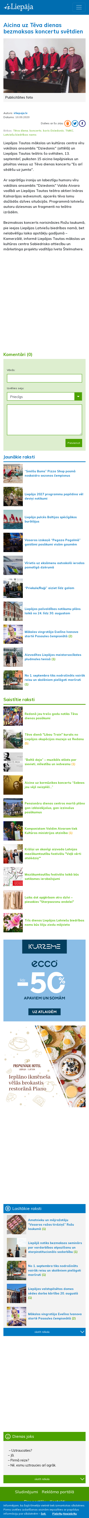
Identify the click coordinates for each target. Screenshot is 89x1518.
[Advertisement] (44, 300)
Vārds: (11, 370)
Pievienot (74, 443)
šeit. (43, 1513)
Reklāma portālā (58, 1491)
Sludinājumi (26, 1491)
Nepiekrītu (70, 1513)
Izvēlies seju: (15, 388)
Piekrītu (57, 1513)
